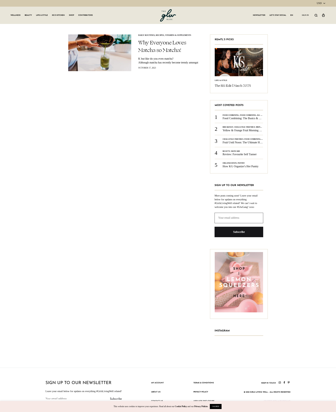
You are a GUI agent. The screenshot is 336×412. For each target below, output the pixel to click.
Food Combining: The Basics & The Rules (246, 118)
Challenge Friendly (244, 127)
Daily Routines (146, 35)
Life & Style (42, 15)
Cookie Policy (181, 406)
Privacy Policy (200, 392)
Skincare (235, 151)
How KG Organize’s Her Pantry (240, 166)
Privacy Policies (201, 406)
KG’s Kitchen (58, 15)
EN (291, 15)
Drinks (259, 127)
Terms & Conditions (203, 383)
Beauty (28, 15)
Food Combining (231, 115)
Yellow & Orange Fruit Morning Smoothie (246, 130)
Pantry (241, 163)
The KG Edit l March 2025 (233, 85)
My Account (157, 383)
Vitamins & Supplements (178, 35)
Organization (230, 163)
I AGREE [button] (215, 406)
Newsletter (259, 15)
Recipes (160, 35)
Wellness (15, 15)
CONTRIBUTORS (85, 15)
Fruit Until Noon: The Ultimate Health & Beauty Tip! (252, 142)
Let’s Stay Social (278, 15)
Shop (71, 15)
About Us (155, 392)
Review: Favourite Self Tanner (240, 154)
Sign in (305, 15)
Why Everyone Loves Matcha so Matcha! (162, 46)
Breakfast (228, 127)
